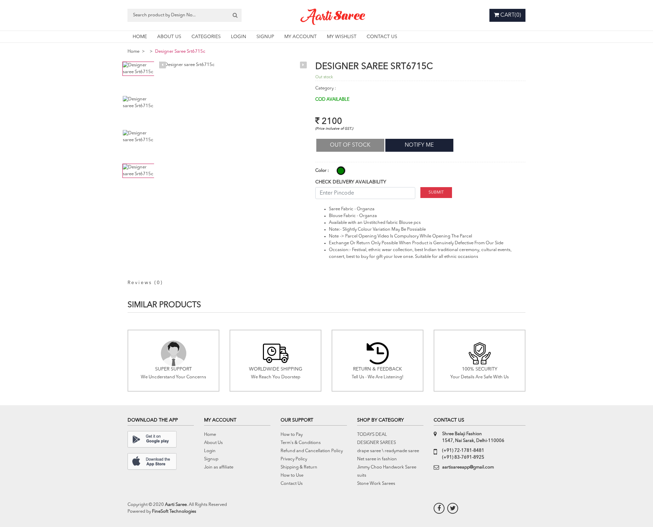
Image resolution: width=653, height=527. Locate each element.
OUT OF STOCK (350, 145)
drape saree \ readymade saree (388, 451)
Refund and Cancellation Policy (312, 451)
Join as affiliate (218, 467)
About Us (213, 443)
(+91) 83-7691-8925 (463, 457)
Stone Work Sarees (376, 483)
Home (133, 51)
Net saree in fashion (377, 459)
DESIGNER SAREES (376, 443)
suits (361, 475)
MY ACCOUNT (300, 36)
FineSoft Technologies (174, 511)
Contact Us (292, 483)
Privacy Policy (294, 459)
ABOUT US (169, 36)
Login (210, 451)
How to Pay (292, 434)
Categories (206, 36)
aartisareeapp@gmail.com (468, 467)
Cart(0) (510, 15)
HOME (140, 36)
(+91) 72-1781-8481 (463, 450)
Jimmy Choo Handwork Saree (386, 467)
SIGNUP (265, 36)
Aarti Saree (176, 505)
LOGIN (238, 36)
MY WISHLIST (341, 36)
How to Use (292, 475)
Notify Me (419, 145)
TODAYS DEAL (372, 434)
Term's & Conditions (301, 443)
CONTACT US (382, 36)
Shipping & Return (299, 467)
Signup (211, 459)
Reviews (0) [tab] (145, 282)
